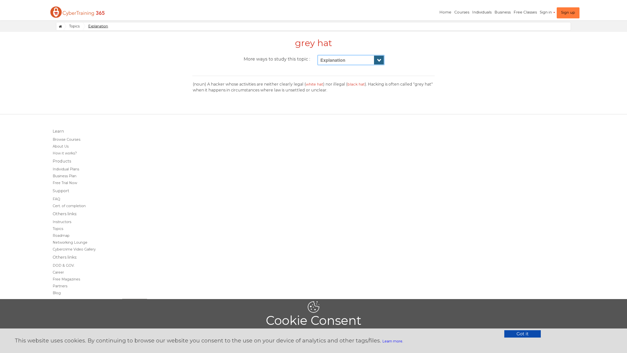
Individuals (482, 12)
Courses (461, 12)
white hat (314, 84)
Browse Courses (66, 139)
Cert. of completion (69, 206)
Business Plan (64, 176)
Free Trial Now (65, 183)
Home (445, 12)
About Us (61, 146)
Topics (74, 26)
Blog (57, 293)
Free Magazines (66, 279)
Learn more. (392, 341)
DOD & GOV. (63, 265)
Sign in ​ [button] (546, 12)
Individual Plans (66, 169)
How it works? (65, 153)
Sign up (568, 12)
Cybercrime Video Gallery (74, 249)
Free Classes (525, 12)
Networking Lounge (70, 242)
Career (58, 272)
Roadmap (61, 235)
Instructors (62, 222)
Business (502, 12)
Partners (60, 286)
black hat (356, 84)
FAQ (56, 199)
